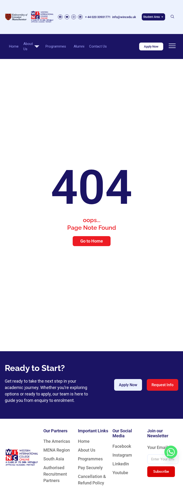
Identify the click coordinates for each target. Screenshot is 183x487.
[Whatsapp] (170, 452)
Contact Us (98, 46)
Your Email (157, 447)
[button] (172, 17)
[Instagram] (73, 17)
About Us (28, 46)
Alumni (79, 46)
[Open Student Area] (162, 17)
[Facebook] (60, 17)
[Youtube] (67, 17)
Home (14, 46)
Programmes (56, 46)
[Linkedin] (80, 17)
